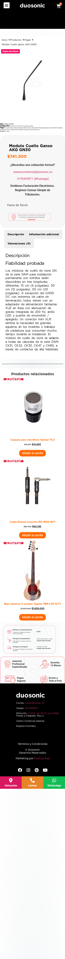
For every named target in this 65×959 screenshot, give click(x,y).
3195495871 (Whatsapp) (33, 178)
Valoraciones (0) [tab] (19, 243)
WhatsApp (54, 785)
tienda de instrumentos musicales (19, 129)
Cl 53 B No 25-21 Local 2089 (43, 713)
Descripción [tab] (16, 234)
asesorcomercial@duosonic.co (32, 172)
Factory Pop (41, 758)
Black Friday (27, 127)
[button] (7, 5)
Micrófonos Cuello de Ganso (25, 126)
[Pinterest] (36, 770)
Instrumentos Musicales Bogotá (40, 127)
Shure (8, 129)
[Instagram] (28, 770)
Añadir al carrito (32, 453)
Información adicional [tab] (44, 234)
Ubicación (11, 785)
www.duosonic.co (35, 129)
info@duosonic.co (34, 703)
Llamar (32, 785)
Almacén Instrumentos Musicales (14, 127)
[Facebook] (20, 770)
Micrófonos (13, 126)
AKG (7, 131)
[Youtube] (45, 770)
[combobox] (23, 21)
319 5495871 (31, 708)
